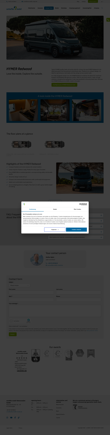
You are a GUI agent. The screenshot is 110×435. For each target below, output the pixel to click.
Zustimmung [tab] (32, 209)
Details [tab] (55, 209)
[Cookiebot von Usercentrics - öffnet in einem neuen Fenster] (80, 204)
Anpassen (54, 229)
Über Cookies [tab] (77, 209)
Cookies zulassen (76, 229)
